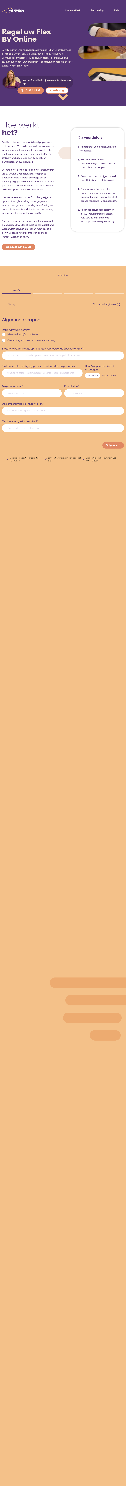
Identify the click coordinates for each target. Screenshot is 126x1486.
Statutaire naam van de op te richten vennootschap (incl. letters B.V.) (43, 349)
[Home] (13, 10)
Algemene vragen (21, 320)
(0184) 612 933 (92, 461)
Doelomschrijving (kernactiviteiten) (23, 404)
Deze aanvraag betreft (16, 330)
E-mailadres (71, 386)
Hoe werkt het (72, 10)
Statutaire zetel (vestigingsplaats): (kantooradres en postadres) (39, 366)
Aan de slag (97, 10)
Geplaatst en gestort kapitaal (20, 421)
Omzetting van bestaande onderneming (31, 340)
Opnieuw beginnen (104, 304)
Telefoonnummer (12, 386)
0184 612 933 (33, 90)
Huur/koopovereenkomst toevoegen (99, 368)
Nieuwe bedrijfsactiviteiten (23, 334)
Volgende (112, 445)
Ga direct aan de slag (18, 247)
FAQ (116, 10)
